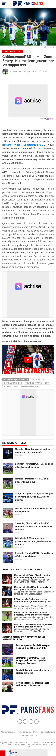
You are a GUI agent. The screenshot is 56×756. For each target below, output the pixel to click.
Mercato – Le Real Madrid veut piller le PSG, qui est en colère (32, 588)
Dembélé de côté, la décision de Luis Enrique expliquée (33, 671)
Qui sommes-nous (29, 735)
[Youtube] (31, 721)
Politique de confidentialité (44, 732)
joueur (7, 387)
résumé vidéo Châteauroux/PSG (23, 144)
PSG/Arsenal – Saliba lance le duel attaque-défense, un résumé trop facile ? (33, 601)
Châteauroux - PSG (13, 383)
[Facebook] (19, 721)
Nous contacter (24, 732)
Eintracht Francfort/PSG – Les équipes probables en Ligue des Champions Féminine (31, 660)
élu (47, 383)
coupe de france (33, 383)
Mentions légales (8, 732)
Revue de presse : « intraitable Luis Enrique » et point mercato (32, 684)
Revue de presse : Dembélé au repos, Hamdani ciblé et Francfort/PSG (33, 646)
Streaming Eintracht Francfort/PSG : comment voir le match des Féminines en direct (33, 526)
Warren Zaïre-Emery (31, 387)
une (16, 387)
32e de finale (37, 380)
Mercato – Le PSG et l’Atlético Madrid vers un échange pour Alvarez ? (32, 576)
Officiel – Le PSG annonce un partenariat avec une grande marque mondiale (33, 541)
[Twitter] (25, 721)
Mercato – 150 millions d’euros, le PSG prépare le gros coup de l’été (33, 625)
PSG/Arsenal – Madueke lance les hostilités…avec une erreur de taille (31, 613)
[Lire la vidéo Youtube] (28, 359)
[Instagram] (36, 721)
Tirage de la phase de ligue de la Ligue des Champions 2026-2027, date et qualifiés (34, 497)
